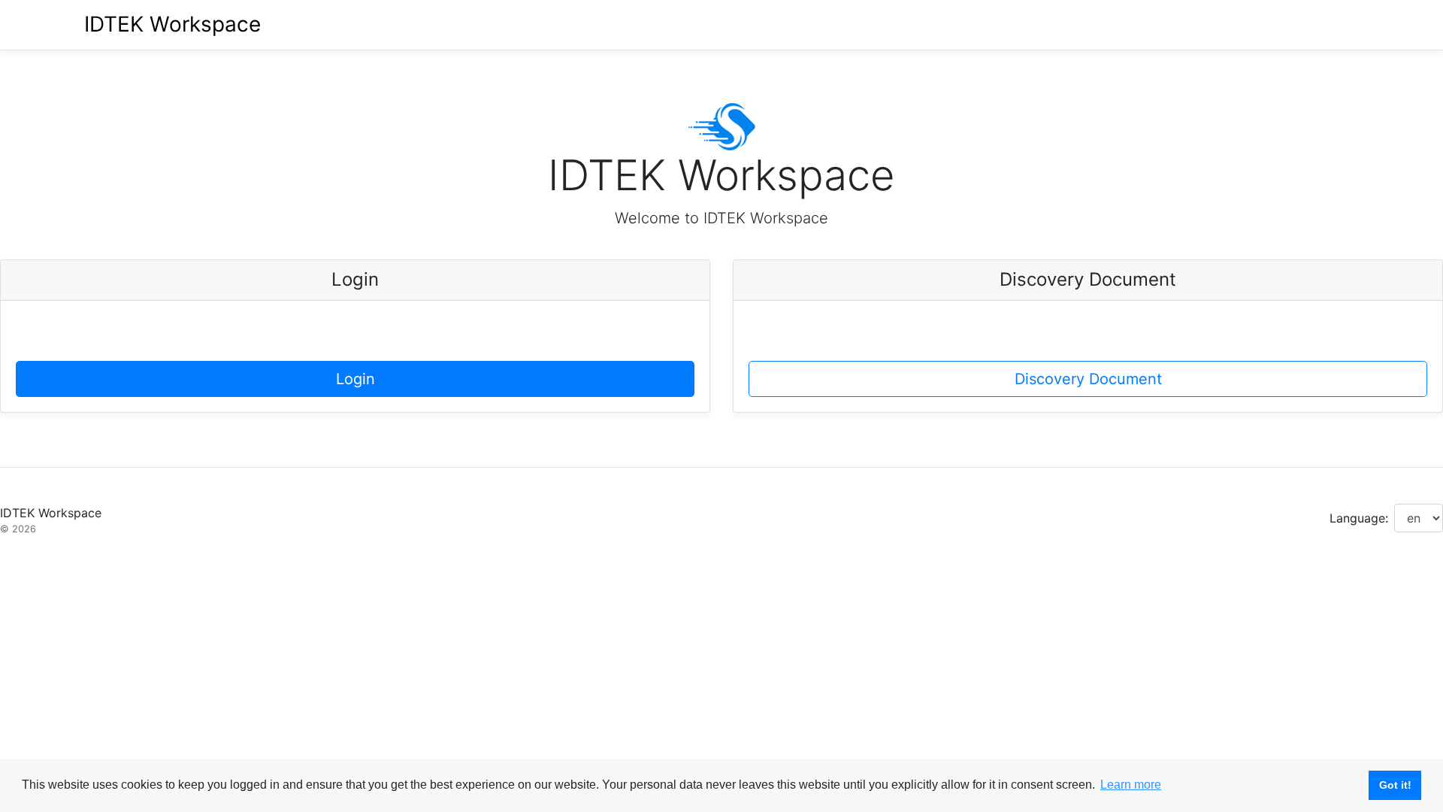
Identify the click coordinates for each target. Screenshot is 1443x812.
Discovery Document (1088, 379)
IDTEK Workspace (172, 24)
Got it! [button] (1395, 785)
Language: (1359, 518)
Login (355, 379)
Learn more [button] (1130, 784)
